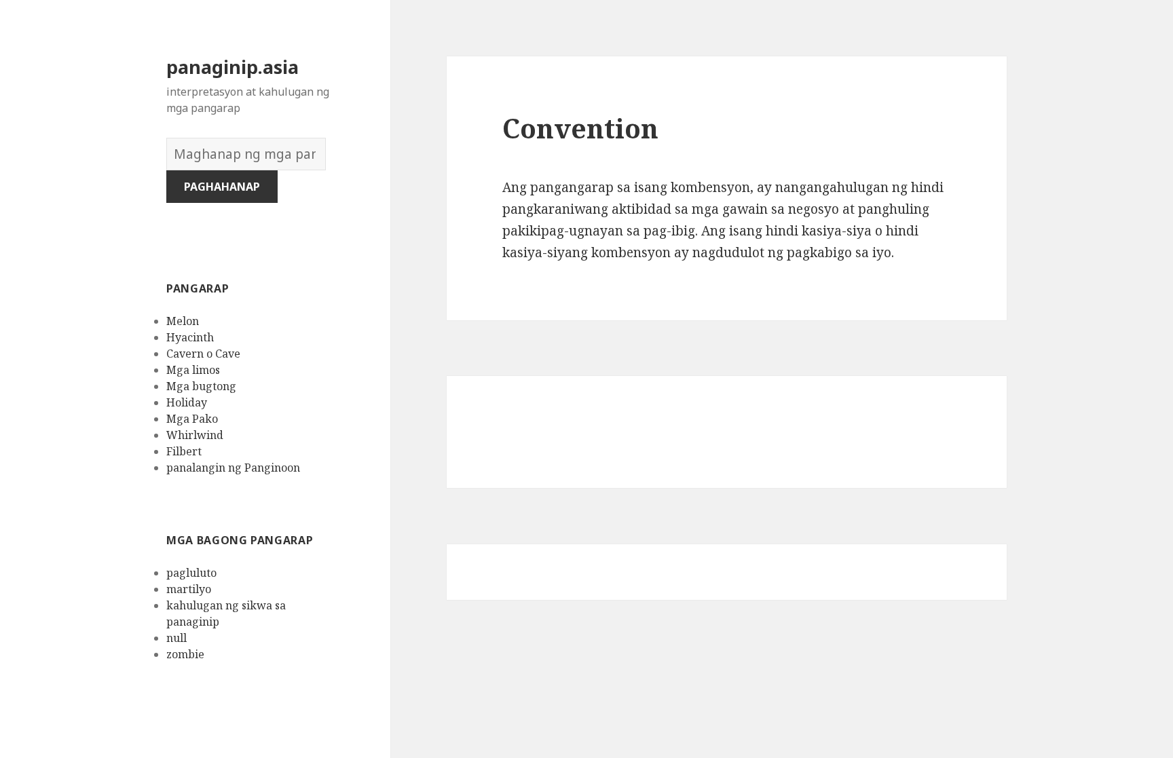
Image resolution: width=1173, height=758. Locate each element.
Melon (182, 321)
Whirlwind (194, 435)
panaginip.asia (232, 66)
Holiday (186, 402)
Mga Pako (192, 418)
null (176, 637)
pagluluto (191, 572)
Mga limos (193, 369)
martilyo (188, 589)
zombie (185, 654)
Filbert (184, 451)
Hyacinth (190, 337)
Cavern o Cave (203, 353)
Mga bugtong (201, 386)
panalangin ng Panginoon (233, 467)
